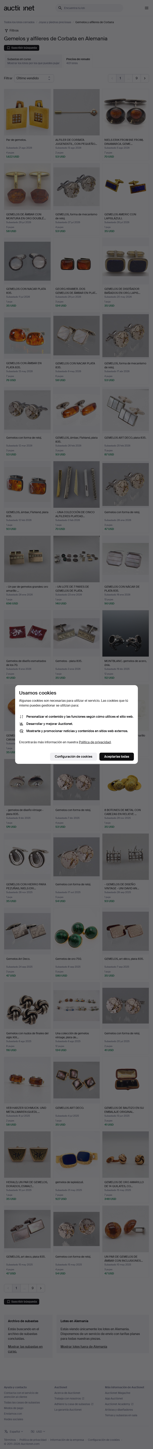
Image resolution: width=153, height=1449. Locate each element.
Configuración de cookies (73, 756)
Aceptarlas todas (116, 756)
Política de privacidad (95, 742)
